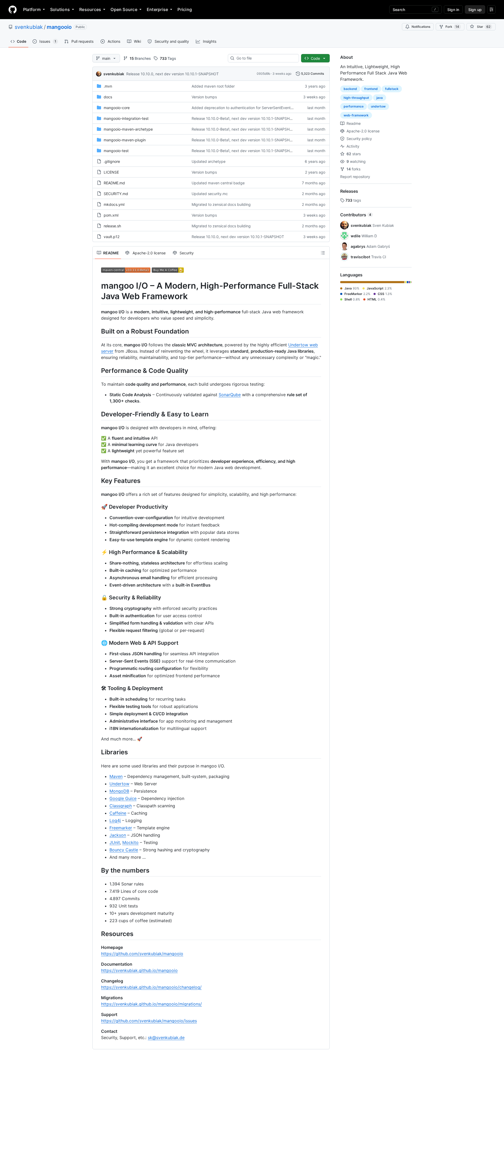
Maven (116, 776)
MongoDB (119, 791)
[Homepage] (12, 9)
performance (354, 106)
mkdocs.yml (114, 204)
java (379, 98)
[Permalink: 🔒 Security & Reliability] (97, 597)
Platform (32, 9)
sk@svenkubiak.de (166, 1037)
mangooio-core (117, 107)
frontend (371, 89)
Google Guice (122, 798)
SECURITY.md (116, 193)
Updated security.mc (210, 193)
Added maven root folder (213, 86)
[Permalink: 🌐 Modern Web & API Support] (97, 643)
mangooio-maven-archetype (128, 129)
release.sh (112, 226)
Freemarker (120, 827)
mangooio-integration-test (126, 118)
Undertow (119, 783)
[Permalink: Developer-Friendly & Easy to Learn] (97, 414)
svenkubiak (29, 27)
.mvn (108, 86)
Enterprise (157, 9)
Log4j (115, 820)
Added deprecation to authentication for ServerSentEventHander (247, 107)
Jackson (117, 835)
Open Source (124, 9)
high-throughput (356, 98)
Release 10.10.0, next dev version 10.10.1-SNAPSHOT (172, 74)
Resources (90, 9)
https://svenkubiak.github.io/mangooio (139, 970)
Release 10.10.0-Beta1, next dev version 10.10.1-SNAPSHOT (243, 118)
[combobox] (266, 58)
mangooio (59, 27)
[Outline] (322, 253)
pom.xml (111, 215)
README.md (114, 183)
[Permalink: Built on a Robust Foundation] (97, 331)
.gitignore (112, 161)
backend (350, 89)
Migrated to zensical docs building (221, 204)
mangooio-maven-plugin (125, 140)
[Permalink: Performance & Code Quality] (97, 370)
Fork (452, 27)
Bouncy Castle (123, 849)
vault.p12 (111, 236)
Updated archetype (208, 161)
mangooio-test (116, 150)
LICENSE (111, 172)
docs (108, 97)
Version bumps (204, 97)
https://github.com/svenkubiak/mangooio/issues (149, 1020)
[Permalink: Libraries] (97, 752)
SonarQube (230, 394)
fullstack (391, 89)
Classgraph (120, 805)
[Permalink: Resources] (97, 933)
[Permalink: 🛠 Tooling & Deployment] (97, 688)
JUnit (114, 842)
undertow (378, 106)
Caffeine (117, 813)
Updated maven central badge (218, 183)
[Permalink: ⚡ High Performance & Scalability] (97, 552)
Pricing (184, 9)
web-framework (356, 115)
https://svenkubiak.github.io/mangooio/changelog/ (151, 987)
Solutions (60, 9)
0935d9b (263, 74)
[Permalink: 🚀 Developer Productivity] (97, 507)
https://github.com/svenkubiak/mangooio (142, 953)
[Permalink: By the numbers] (97, 870)
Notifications (421, 27)
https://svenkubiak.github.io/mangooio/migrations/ (151, 1004)
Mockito (130, 842)
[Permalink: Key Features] (97, 480)
